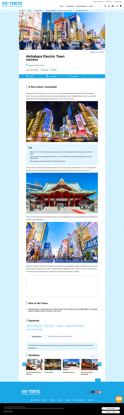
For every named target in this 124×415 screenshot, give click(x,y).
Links (60, 400)
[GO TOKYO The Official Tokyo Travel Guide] (12, 4)
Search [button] (109, 6)
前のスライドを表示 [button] (24, 364)
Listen (113, 6)
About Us (91, 400)
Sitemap (52, 400)
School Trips (109, 1)
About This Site (34, 400)
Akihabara (54, 70)
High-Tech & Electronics (34, 326)
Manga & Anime (49, 326)
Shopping (60, 326)
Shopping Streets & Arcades (74, 326)
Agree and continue (111, 412)
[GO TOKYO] (31, 392)
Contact (67, 400)
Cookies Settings (111, 408)
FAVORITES (121, 6)
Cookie (45, 400)
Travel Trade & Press (98, 1)
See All (92, 356)
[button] (70, 6)
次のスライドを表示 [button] (99, 364)
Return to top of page (98, 380)
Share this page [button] (117, 6)
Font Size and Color (79, 400)
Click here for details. (8, 411)
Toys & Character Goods (34, 329)
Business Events (118, 1)
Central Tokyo (45, 70)
